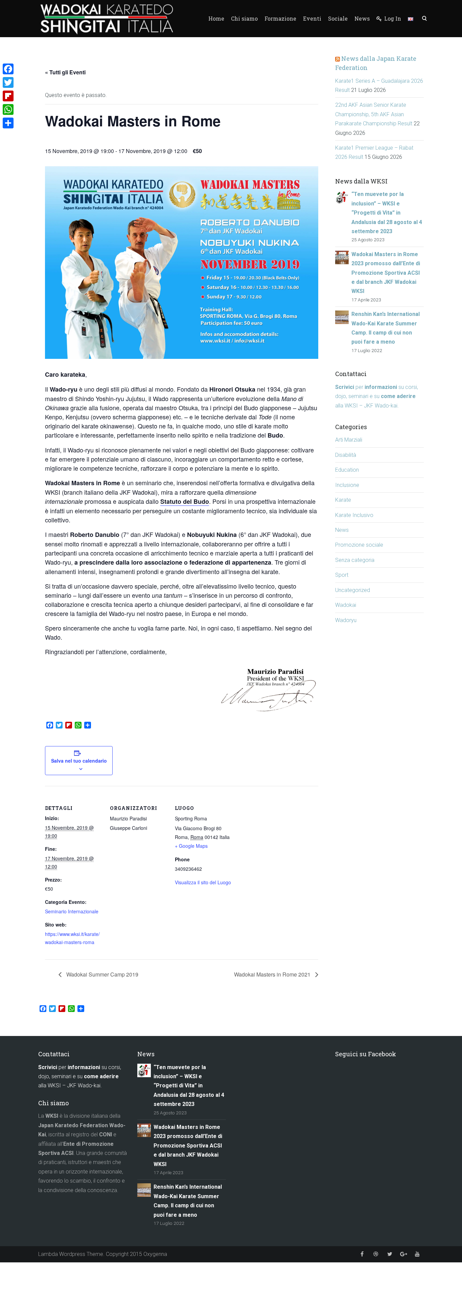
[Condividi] (8, 123)
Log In (392, 18)
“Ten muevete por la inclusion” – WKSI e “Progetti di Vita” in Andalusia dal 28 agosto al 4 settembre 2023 (386, 212)
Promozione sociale (359, 545)
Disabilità (345, 455)
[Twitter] (8, 82)
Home (216, 18)
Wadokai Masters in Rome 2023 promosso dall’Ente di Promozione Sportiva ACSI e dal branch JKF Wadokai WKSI (385, 273)
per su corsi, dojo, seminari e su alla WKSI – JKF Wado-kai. (376, 396)
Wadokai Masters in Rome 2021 (273, 974)
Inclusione (347, 485)
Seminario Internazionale (71, 911)
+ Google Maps (191, 845)
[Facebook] (8, 69)
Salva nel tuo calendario (79, 760)
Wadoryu (345, 620)
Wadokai (345, 605)
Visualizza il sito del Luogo (203, 882)
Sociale (338, 18)
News (362, 18)
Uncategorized (352, 590)
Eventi (312, 18)
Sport (341, 575)
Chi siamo (244, 18)
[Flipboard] (8, 96)
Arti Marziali (348, 440)
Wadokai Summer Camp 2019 (101, 974)
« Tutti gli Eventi (65, 72)
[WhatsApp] (8, 109)
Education (347, 470)
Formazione (280, 18)
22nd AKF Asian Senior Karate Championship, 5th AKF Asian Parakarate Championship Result (373, 114)
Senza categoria (354, 560)
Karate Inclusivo (354, 515)
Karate (343, 500)
